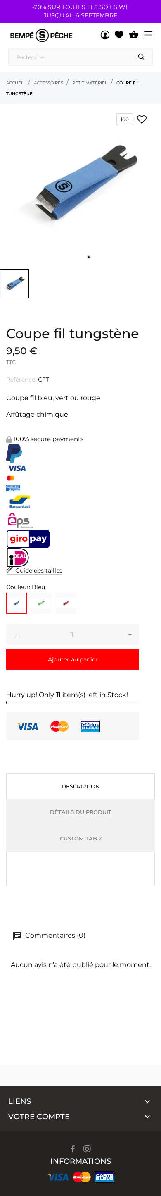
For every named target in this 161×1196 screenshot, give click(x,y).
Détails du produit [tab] (80, 812)
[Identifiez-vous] (105, 35)
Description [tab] (81, 786)
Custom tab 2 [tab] (81, 838)
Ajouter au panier (73, 659)
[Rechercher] (141, 56)
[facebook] (73, 1148)
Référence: (21, 379)
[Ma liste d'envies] (119, 35)
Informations (80, 1161)
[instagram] (87, 1148)
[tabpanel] (80, 184)
